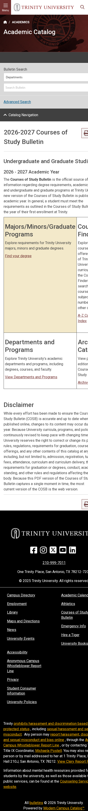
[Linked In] (73, 552)
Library (12, 612)
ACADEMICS (21, 22)
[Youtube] (63, 552)
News (11, 630)
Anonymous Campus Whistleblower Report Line (24, 666)
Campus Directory (21, 595)
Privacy (13, 679)
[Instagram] (44, 552)
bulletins (36, 803)
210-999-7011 (54, 563)
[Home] (44, 7)
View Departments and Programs (31, 377)
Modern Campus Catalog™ (63, 808)
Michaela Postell (48, 751)
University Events (21, 638)
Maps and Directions (23, 621)
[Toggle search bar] (82, 7)
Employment (17, 604)
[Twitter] (54, 552)
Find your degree (18, 256)
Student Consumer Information (21, 690)
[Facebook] (34, 552)
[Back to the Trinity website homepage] (5, 22)
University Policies (22, 702)
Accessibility (17, 652)
